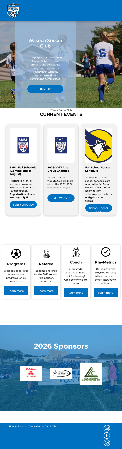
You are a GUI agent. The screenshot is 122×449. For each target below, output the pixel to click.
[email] (107, 428)
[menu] (115, 11)
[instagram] (107, 443)
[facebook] (107, 435)
